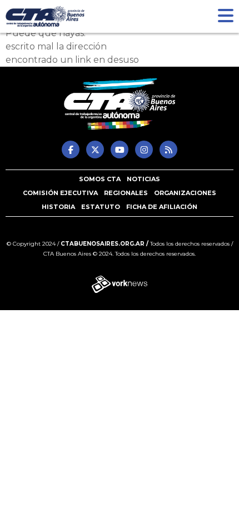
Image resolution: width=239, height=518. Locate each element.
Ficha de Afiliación (161, 207)
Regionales (126, 193)
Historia (58, 207)
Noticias (143, 179)
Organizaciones (185, 193)
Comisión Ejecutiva (60, 193)
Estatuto (100, 207)
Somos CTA (100, 179)
